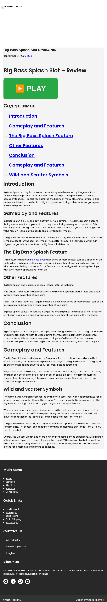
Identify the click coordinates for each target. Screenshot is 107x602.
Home (27, 24)
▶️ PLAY (30, 88)
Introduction (23, 116)
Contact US (12, 491)
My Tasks (68, 24)
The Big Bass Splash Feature (41, 135)
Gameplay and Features (36, 126)
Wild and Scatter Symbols (38, 175)
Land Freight (12, 509)
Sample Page (28, 32)
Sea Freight (12, 515)
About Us (10, 485)
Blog (29, 56)
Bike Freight (12, 522)
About (11, 15)
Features (10, 488)
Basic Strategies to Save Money (46, 15)
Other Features (26, 145)
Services (50, 32)
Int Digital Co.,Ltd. (41, 7)
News (83, 24)
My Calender (46, 24)
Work (101, 32)
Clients (82, 15)
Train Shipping (13, 519)
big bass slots (37, 259)
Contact (98, 15)
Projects (98, 24)
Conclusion (22, 155)
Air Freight (11, 512)
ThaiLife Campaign (77, 32)
